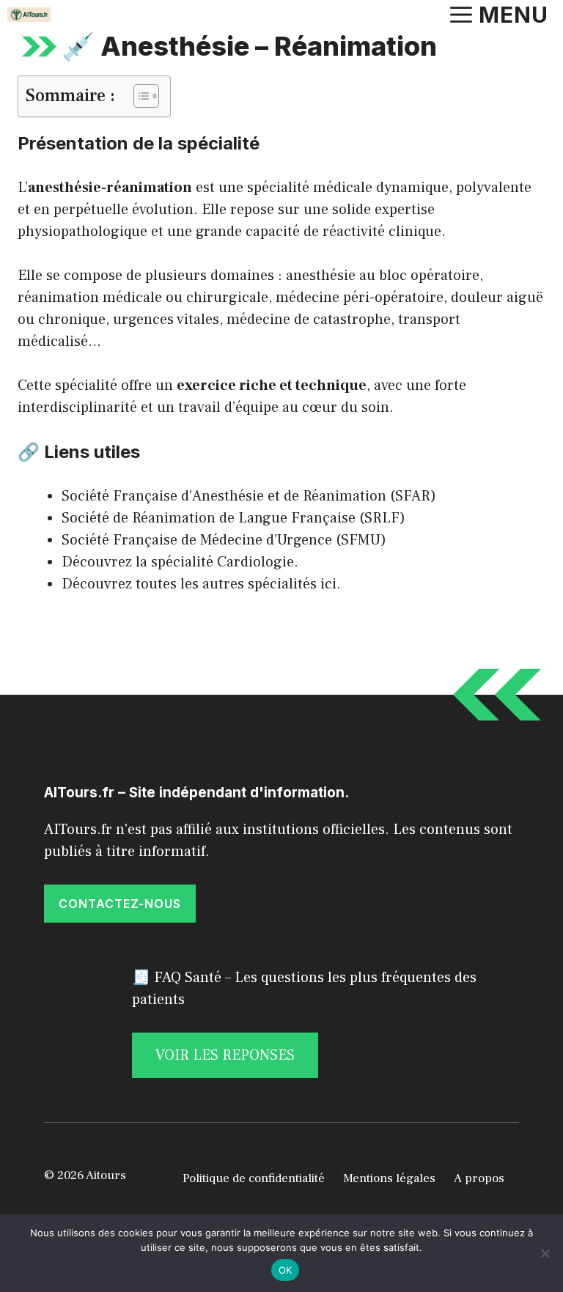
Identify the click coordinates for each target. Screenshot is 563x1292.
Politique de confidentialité (254, 1178)
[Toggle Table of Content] (138, 96)
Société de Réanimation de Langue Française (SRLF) (233, 518)
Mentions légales (389, 1178)
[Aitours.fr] (29, 14)
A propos (479, 1178)
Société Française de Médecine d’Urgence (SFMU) (224, 540)
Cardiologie (255, 562)
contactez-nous (120, 903)
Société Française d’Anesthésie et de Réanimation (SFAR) (249, 496)
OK (285, 1270)
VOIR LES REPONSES (225, 1055)
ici (328, 584)
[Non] (544, 1253)
